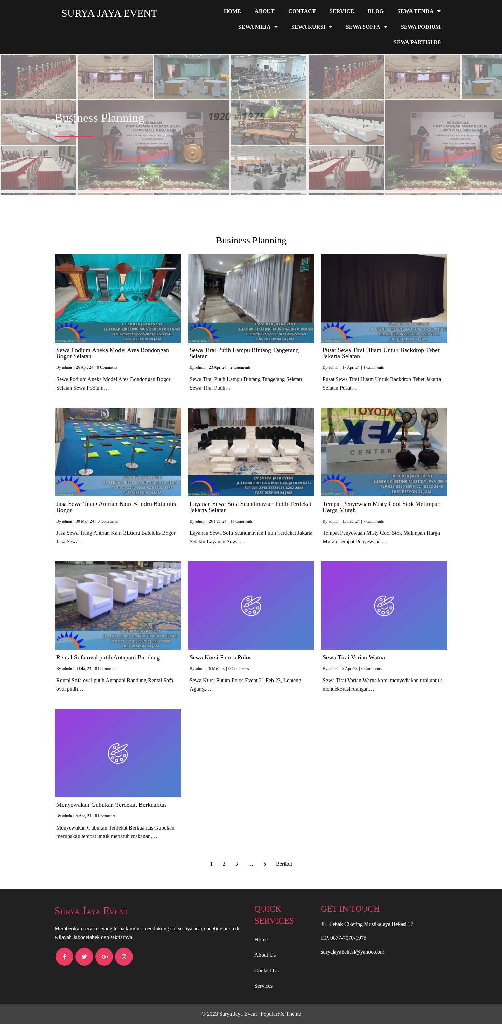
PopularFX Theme (281, 1014)
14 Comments (241, 521)
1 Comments (373, 367)
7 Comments (373, 521)
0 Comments (107, 367)
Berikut (284, 864)
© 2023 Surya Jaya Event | (231, 1014)
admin (67, 367)
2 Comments (240, 367)
